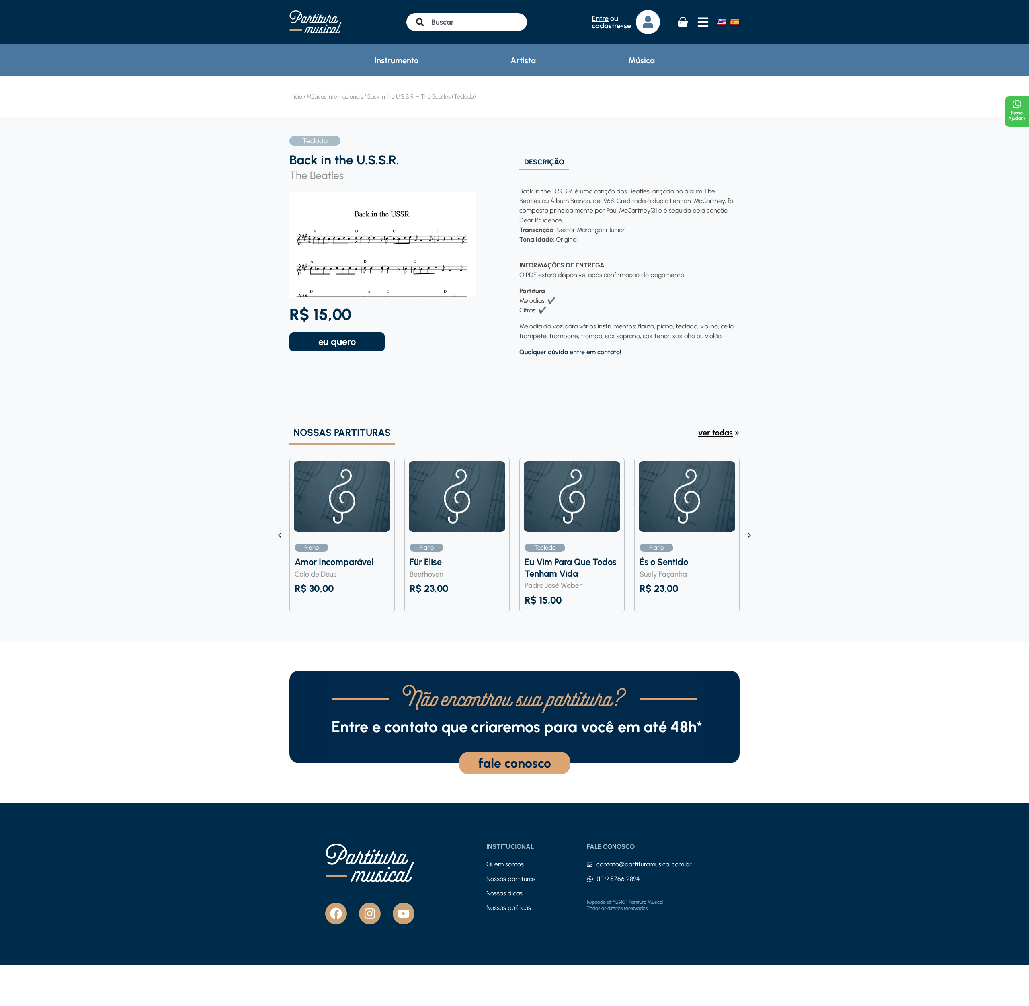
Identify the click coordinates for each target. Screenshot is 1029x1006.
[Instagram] (370, 913)
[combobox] (466, 22)
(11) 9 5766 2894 (618, 879)
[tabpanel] (627, 263)
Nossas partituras (510, 879)
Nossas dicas (504, 893)
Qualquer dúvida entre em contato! (570, 352)
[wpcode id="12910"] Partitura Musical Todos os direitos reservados (625, 905)
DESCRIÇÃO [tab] (544, 162)
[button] (749, 535)
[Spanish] (735, 22)
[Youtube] (403, 913)
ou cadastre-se (611, 22)
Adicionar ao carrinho (337, 341)
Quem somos (505, 864)
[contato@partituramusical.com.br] (589, 865)
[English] (722, 22)
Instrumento (396, 60)
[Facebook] (336, 913)
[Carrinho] (682, 22)
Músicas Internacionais (335, 96)
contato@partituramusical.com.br (644, 864)
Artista (523, 60)
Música (641, 60)
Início (295, 96)
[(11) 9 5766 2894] (590, 879)
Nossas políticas (508, 908)
